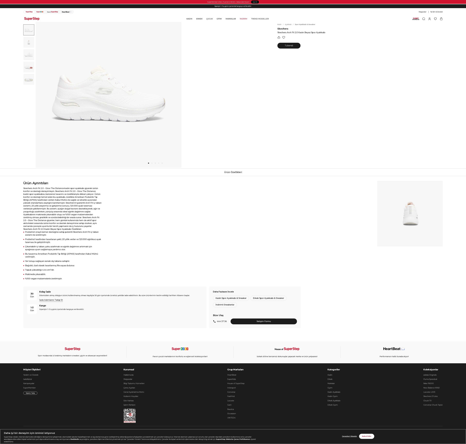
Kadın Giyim (333, 396)
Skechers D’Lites (430, 396)
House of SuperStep (236, 383)
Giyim (330, 388)
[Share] (278, 37)
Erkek (330, 379)
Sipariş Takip (30, 393)
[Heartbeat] (66, 12)
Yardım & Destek (436, 12)
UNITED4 (231, 418)
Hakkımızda (128, 375)
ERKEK (199, 19)
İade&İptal (27, 379)
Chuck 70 (427, 401)
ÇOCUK (209, 19)
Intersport (231, 388)
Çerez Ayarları (129, 388)
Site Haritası (129, 401)
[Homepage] (33, 19)
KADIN (189, 19)
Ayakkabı (288, 24)
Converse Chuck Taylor (433, 405)
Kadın (279, 24)
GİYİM (219, 19)
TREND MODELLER (260, 19)
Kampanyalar (28, 383)
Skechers (282, 28)
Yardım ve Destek (30, 375)
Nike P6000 (428, 383)
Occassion (231, 413)
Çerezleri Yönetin (349, 436)
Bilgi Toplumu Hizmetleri (134, 383)
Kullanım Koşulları (131, 396)
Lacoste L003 (429, 392)
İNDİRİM (243, 19)
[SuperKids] (39, 12)
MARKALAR (231, 19)
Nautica (230, 409)
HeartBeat (231, 375)
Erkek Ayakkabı (334, 401)
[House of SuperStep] (52, 12)
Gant (229, 405)
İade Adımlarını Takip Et (51, 300)
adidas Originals (430, 375)
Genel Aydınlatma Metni (134, 392)
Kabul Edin (366, 436)
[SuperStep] (29, 12)
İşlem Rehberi (129, 405)
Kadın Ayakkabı (334, 392)
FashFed (231, 396)
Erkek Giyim (333, 405)
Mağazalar (422, 12)
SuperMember (29, 388)
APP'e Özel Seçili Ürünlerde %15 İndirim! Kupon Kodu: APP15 (233, 6)
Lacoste (230, 401)
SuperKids (231, 379)
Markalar (331, 383)
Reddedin (75, 439)
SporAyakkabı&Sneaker (305, 24)
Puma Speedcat (430, 379)
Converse (231, 392)
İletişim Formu (264, 321)
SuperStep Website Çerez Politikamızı (233, 439)
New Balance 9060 (431, 388)
